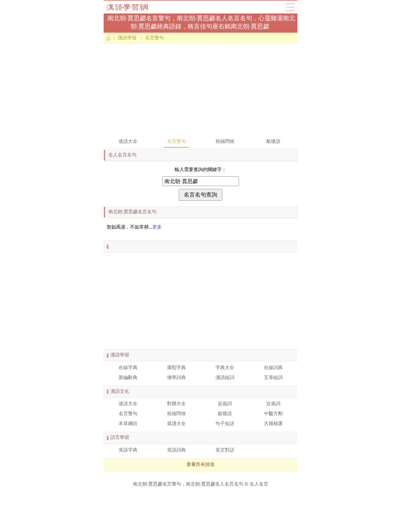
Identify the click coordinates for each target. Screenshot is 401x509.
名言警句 (154, 38)
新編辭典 (128, 378)
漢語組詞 (224, 378)
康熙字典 (176, 368)
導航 (290, 7)
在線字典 (128, 368)
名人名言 (259, 484)
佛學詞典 (176, 378)
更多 (157, 227)
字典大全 (224, 368)
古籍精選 (273, 424)
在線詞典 (273, 368)
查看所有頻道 (200, 464)
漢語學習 (127, 38)
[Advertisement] (200, 90)
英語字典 (128, 450)
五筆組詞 (273, 378)
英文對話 (224, 450)
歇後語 (273, 141)
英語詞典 (176, 450)
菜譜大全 (176, 424)
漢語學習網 (133, 7)
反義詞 (225, 404)
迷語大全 (128, 141)
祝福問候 (224, 141)
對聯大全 (176, 404)
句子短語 (224, 424)
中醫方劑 (273, 414)
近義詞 (273, 404)
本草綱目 (128, 424)
